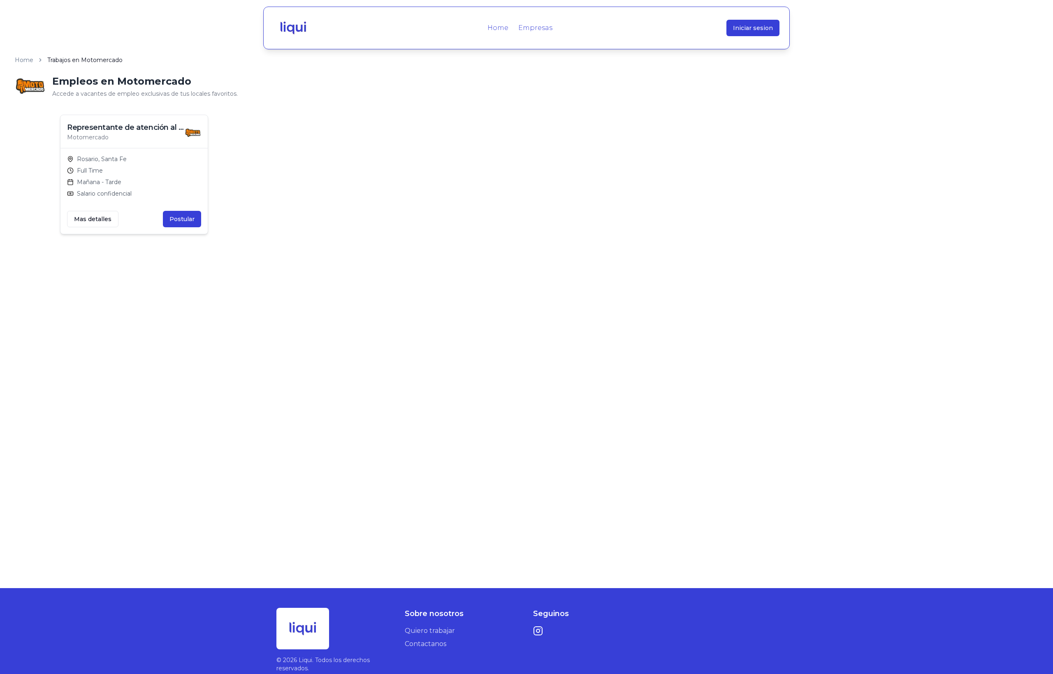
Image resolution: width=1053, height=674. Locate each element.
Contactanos (425, 644)
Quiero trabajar (430, 631)
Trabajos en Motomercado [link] (85, 60)
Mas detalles (92, 219)
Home (497, 28)
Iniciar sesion (753, 28)
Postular (182, 219)
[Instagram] (538, 631)
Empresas (535, 28)
